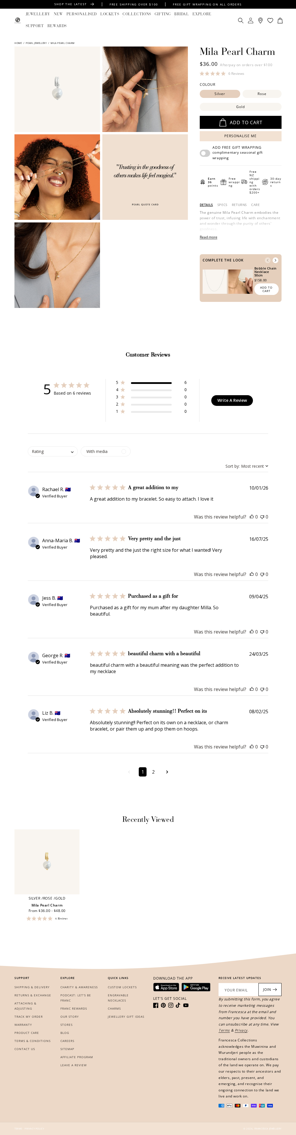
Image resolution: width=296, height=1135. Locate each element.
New (58, 14)
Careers (67, 1041)
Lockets (109, 14)
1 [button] (142, 772)
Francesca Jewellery (268, 1128)
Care (255, 205)
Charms (114, 1008)
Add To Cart (266, 289)
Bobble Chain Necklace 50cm (265, 271)
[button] (38, 15)
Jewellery (38, 14)
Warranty (23, 1025)
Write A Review (232, 400)
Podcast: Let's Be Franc (75, 997)
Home (18, 42)
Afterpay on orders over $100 (246, 64)
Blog (64, 1033)
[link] (222, 73)
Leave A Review (73, 1065)
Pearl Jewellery (36, 42)
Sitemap (67, 1049)
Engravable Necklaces (118, 997)
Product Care (26, 1033)
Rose (262, 93)
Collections (137, 14)
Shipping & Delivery (32, 987)
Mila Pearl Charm (47, 905)
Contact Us (24, 1049)
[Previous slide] (267, 260)
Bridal (181, 14)
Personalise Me (240, 135)
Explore (202, 14)
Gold (240, 106)
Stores (66, 1025)
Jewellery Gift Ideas (126, 1017)
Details (206, 205)
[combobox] (246, 466)
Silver (219, 93)
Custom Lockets (122, 987)
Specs (222, 205)
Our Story (69, 1017)
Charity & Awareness (79, 987)
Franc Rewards (73, 1008)
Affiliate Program (76, 1057)
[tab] (206, 205)
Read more (208, 237)
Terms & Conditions (32, 1041)
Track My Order (28, 1017)
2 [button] (153, 772)
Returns (239, 205)
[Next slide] (275, 260)
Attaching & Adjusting (25, 1005)
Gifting (163, 14)
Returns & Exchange (32, 995)
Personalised (81, 14)
